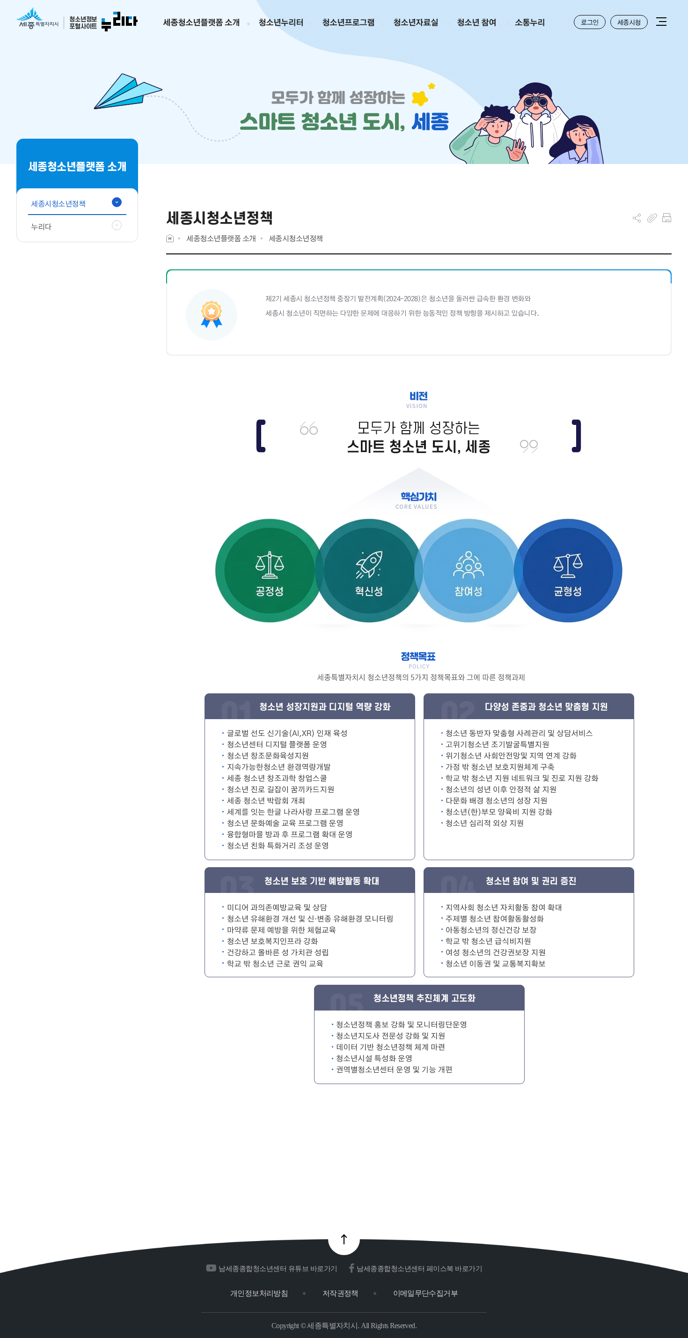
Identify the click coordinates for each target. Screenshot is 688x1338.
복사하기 (652, 218)
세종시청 (629, 22)
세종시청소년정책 (296, 238)
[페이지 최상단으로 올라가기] (344, 1239)
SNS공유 (637, 218)
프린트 (667, 218)
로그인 (590, 22)
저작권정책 (340, 1293)
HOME (170, 238)
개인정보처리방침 (259, 1293)
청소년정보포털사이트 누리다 (77, 20)
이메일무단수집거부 (425, 1293)
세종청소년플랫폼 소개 (221, 238)
